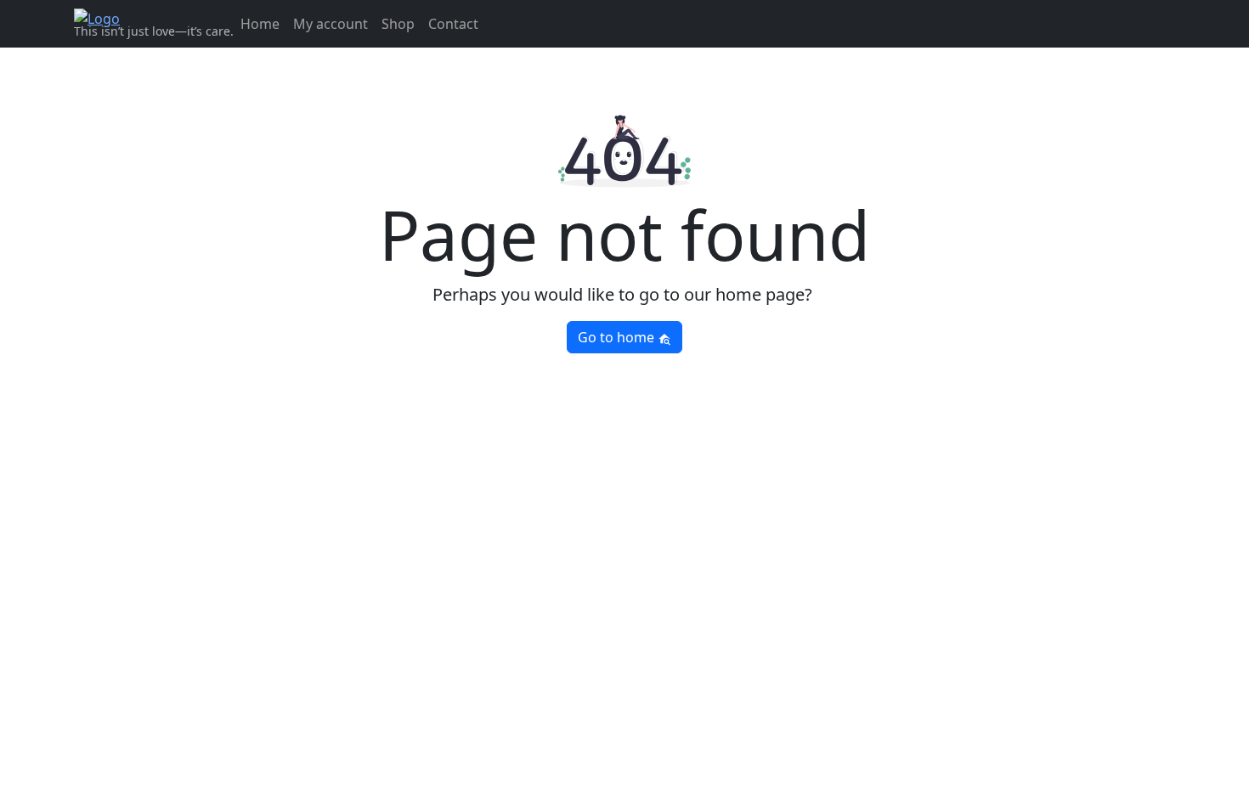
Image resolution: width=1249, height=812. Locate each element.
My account (330, 23)
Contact (453, 23)
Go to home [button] (618, 337)
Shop (398, 23)
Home (260, 23)
